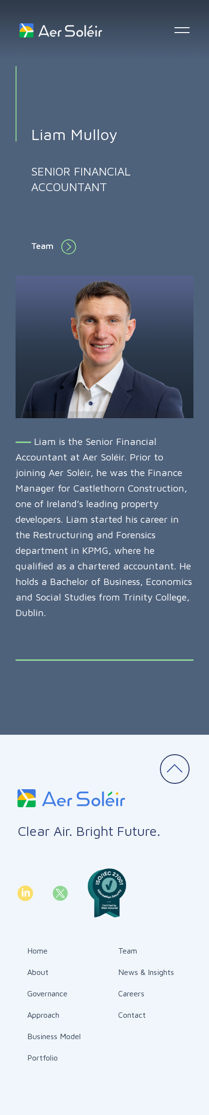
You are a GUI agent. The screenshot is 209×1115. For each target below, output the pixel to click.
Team (42, 246)
